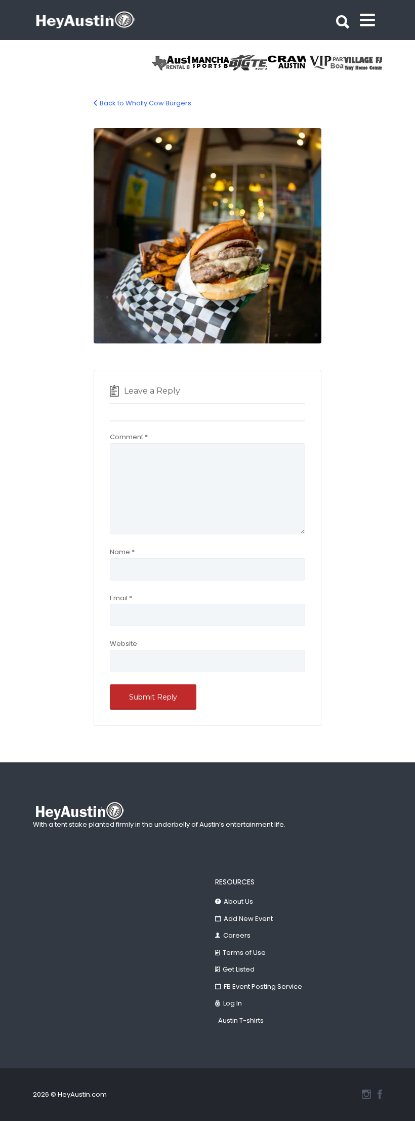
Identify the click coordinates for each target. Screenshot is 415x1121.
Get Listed (239, 969)
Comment (129, 437)
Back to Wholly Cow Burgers (145, 103)
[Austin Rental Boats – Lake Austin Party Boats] (171, 62)
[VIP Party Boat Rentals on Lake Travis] (325, 62)
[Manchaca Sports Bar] (209, 62)
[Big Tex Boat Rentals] (248, 62)
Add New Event (248, 918)
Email (121, 598)
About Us (238, 901)
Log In (232, 1003)
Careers (237, 935)
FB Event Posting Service (263, 986)
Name (122, 552)
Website (123, 643)
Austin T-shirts (241, 1020)
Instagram (366, 1094)
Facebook (380, 1094)
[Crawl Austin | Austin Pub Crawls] (286, 62)
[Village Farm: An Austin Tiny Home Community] (363, 62)
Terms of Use (244, 952)
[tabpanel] (363, 62)
